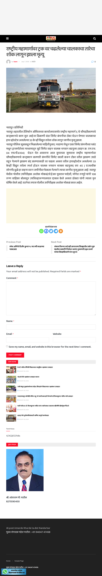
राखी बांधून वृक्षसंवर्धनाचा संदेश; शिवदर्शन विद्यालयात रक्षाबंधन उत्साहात (38, 386)
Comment (12, 278)
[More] (61, 231)
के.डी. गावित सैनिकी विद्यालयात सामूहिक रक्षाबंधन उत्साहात (35, 367)
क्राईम (33, 61)
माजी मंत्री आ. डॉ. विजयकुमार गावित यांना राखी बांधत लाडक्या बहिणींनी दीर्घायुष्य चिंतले (43, 406)
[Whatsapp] (41, 231)
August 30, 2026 (24, 371)
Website (57, 334)
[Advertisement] (51, 17)
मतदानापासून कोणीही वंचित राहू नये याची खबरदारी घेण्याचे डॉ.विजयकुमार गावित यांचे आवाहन (45, 396)
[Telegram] (56, 231)
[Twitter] (51, 231)
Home (8, 561)
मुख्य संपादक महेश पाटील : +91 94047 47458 (22, 567)
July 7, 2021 (25, 61)
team (15, 61)
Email (10, 334)
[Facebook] (46, 231)
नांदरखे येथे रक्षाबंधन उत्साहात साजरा (28, 377)
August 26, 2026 (24, 419)
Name (10, 321)
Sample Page (19, 561)
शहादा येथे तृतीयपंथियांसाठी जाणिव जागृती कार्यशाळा (33, 415)
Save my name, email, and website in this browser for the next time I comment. (50, 347)
